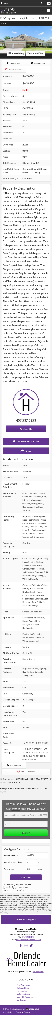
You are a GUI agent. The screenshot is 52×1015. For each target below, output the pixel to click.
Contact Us (21, 1000)
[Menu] (48, 10)
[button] (2, 40)
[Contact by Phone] (42, 3)
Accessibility (7, 1012)
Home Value (22, 991)
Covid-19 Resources (25, 997)
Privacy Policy (38, 971)
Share (28, 450)
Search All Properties (28, 441)
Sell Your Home (23, 988)
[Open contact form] (49, 3)
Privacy (27, 1012)
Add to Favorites (15, 69)
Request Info (39, 63)
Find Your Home (23, 985)
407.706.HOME (27, 937)
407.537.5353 (26, 420)
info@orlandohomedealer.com (28, 939)
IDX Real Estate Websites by (14, 1009)
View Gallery (18, 53)
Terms (18, 1012)
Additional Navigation (26, 919)
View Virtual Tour (35, 53)
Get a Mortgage (23, 994)
